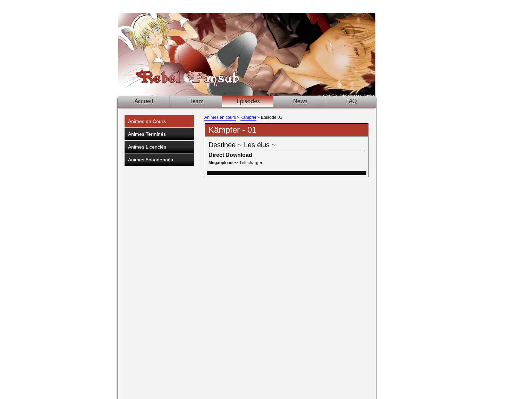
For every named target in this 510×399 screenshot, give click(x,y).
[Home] (144, 101)
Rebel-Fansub (256, 49)
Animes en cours (220, 117)
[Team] (196, 101)
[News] (299, 101)
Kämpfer (248, 117)
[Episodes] (247, 101)
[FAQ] (351, 101)
